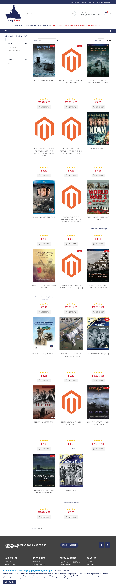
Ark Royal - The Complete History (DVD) (71, 81)
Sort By (34, 41)
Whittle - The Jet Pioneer (44, 354)
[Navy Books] (13, 13)
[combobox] (50, 13)
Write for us (91, 565)
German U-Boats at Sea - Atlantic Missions (44, 491)
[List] (110, 40)
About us (8, 562)
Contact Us (75, 2)
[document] (58, 577)
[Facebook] (101, 545)
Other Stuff (15, 36)
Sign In (91, 2)
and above (14, 50)
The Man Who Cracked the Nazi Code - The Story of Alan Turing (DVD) (44, 152)
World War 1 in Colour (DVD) (98, 218)
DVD (9, 63)
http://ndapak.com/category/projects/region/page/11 (29, 570)
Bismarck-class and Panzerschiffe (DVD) (98, 286)
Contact (89, 562)
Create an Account (104, 2)
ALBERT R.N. (71, 490)
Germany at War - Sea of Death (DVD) (98, 423)
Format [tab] (11, 59)
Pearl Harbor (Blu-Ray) (44, 217)
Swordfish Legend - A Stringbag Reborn (71, 355)
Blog (84, 2)
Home (6, 36)
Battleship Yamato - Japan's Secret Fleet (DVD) (71, 286)
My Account (36, 562)
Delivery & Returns (39, 565)
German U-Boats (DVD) (44, 422)
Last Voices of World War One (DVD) (44, 286)
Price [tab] (10, 43)
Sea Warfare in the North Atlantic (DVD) (98, 81)
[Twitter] (107, 545)
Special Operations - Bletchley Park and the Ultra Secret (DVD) (71, 150)
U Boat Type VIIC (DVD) (44, 80)
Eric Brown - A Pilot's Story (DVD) (71, 423)
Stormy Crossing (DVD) (98, 354)
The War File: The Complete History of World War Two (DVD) (71, 219)
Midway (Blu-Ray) (98, 148)
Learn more (74, 578)
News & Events (10, 565)
